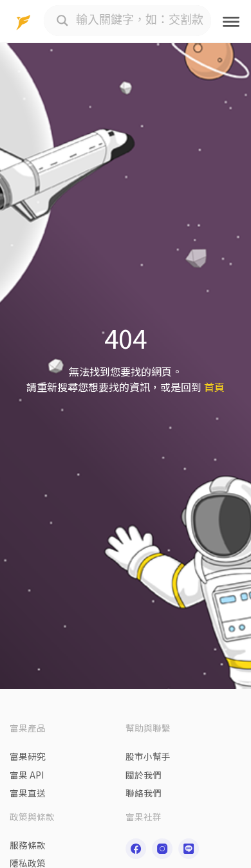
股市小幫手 (148, 756)
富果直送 (28, 792)
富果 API (27, 774)
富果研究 (28, 756)
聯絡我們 (144, 792)
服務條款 (28, 844)
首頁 (214, 386)
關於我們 (144, 774)
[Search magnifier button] (62, 20)
